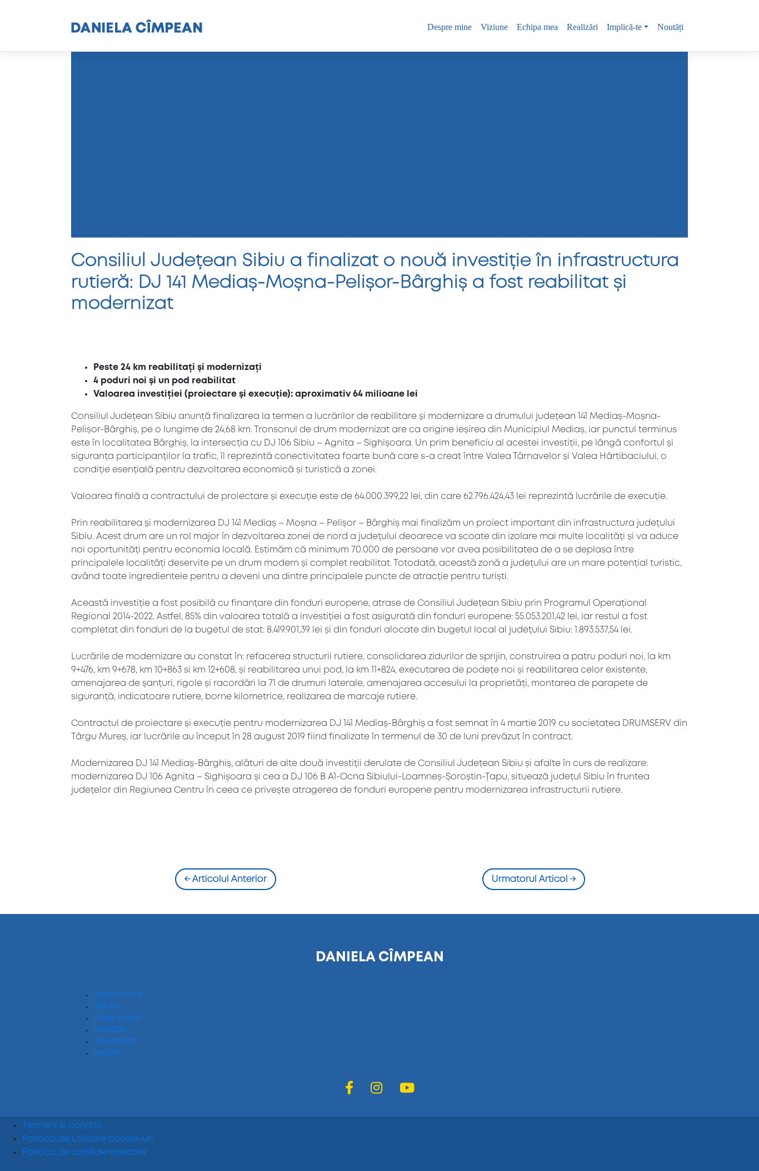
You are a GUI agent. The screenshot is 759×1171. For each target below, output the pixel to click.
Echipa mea (537, 27)
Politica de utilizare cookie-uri (87, 1139)
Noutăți (670, 27)
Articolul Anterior (225, 879)
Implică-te (624, 27)
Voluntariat (114, 1041)
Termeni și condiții (62, 1125)
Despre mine (449, 27)
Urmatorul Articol (534, 879)
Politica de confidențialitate (84, 1152)
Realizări (582, 27)
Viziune (494, 27)
